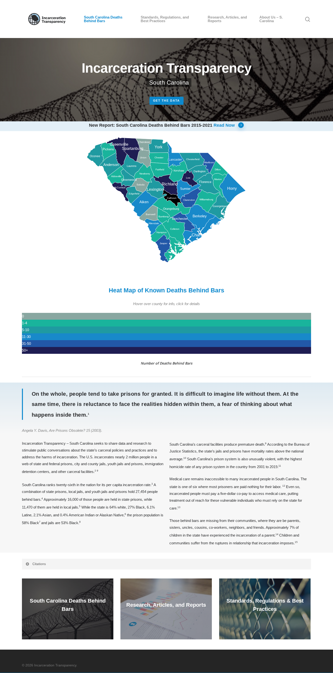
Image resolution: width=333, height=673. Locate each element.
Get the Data (166, 100)
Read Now (224, 125)
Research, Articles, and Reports (227, 19)
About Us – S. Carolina (271, 19)
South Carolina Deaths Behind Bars (103, 19)
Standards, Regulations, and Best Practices (165, 19)
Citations (39, 564)
